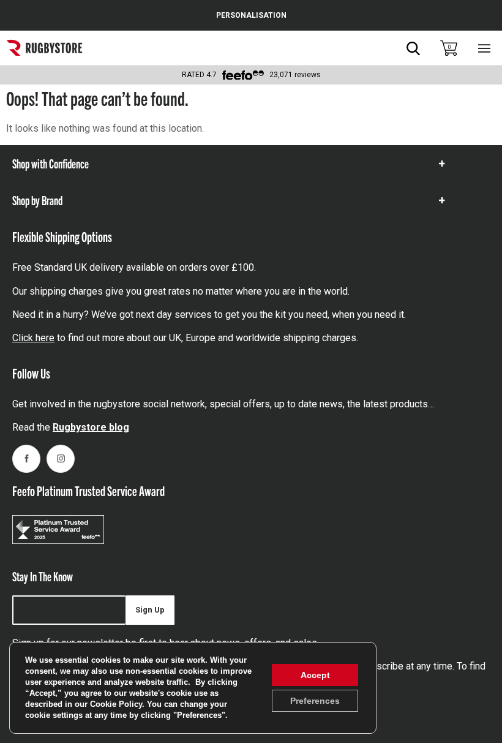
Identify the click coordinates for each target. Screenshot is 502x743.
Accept (315, 675)
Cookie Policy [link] (116, 704)
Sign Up (150, 609)
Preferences (315, 701)
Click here (33, 338)
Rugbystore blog (91, 427)
